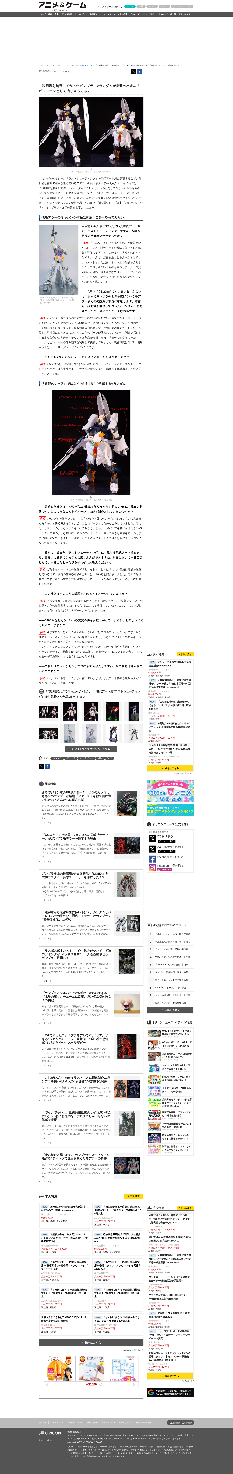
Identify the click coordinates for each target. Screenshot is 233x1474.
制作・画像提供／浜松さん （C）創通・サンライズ (91, 172)
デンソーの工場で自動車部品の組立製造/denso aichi (170, 664)
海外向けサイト (125, 1422)
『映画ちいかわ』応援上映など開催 (172, 934)
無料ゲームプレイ (182, 6)
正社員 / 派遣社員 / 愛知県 (63, 1213)
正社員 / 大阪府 (64, 1243)
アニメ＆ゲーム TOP (75, 65)
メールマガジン (108, 1422)
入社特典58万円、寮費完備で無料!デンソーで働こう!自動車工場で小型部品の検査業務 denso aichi (170, 684)
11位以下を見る (172, 1010)
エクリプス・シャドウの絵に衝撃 (171, 980)
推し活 (173, 14)
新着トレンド (184, 14)
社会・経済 (122, 14)
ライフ (153, 14)
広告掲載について (75, 1422)
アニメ (130, 6)
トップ (43, 14)
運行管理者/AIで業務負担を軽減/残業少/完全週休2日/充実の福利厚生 (170, 1239)
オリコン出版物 (57, 1422)
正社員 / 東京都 (117, 1215)
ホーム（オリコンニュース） (51, 65)
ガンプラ (70, 758)
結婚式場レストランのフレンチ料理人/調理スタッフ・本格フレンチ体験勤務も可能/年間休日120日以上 (169, 1356)
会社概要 (42, 1422)
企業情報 (188, 1423)
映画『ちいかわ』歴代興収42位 (170, 1003)
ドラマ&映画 (66, 14)
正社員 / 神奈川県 (64, 1271)
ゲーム (164, 6)
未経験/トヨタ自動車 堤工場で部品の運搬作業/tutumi (169, 1315)
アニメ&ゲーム (80, 14)
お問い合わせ (92, 1422)
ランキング (163, 14)
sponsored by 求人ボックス (133, 1350)
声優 (141, 6)
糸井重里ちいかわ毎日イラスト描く (172, 941)
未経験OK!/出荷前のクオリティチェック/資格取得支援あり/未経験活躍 (169, 727)
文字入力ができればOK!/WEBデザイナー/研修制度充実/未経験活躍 (169, 1297)
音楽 (56, 14)
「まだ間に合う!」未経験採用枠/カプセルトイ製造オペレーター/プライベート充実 (169, 1335)
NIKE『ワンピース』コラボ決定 (171, 987)
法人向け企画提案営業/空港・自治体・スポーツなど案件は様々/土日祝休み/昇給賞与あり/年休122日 (169, 749)
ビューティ (143, 14)
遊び (109, 758)
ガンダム (57, 758)
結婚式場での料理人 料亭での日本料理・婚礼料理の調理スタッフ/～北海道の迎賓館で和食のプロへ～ (169, 1219)
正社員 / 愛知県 (64, 1298)
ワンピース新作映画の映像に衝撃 (171, 972)
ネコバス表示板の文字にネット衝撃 (172, 957)
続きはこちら (93, 1342)
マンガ (152, 6)
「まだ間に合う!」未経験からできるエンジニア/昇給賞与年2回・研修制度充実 (170, 705)
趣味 (100, 758)
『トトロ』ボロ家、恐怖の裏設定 (171, 949)
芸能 (50, 14)
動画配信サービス (97, 14)
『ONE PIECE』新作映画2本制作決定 (173, 964)
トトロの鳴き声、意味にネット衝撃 (172, 995)
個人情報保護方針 (143, 1422)
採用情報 (176, 1423)
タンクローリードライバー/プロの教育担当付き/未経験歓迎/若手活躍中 (169, 1279)
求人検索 (135, 1196)
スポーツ (111, 14)
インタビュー (86, 758)
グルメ (133, 14)
